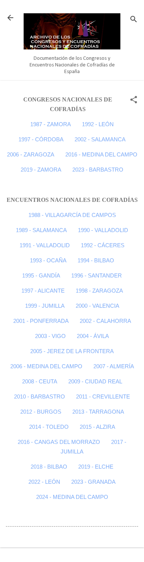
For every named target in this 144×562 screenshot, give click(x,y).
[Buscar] (133, 20)
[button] (133, 100)
